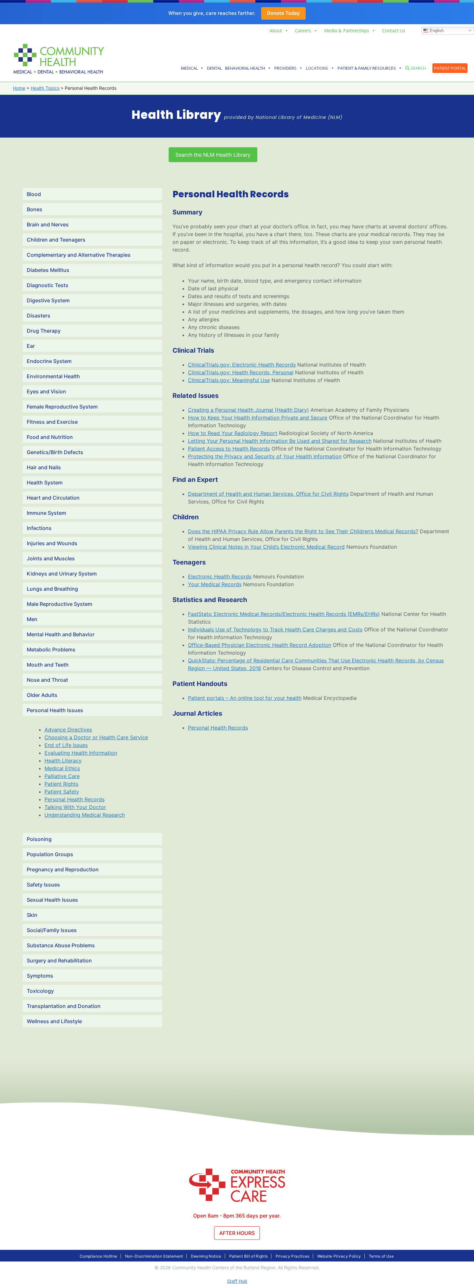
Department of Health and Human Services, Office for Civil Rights (268, 494)
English (436, 30)
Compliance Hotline (98, 1256)
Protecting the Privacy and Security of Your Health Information (264, 456)
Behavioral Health (245, 68)
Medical (189, 68)
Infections (39, 528)
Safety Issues (43, 884)
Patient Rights (61, 784)
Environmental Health (53, 376)
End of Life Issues (66, 745)
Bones (34, 209)
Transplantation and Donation (64, 1006)
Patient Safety (61, 791)
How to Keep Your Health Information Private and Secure (257, 417)
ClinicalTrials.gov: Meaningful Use (229, 380)
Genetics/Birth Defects (55, 452)
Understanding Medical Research (84, 815)
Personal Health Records (74, 799)
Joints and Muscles (51, 558)
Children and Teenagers (56, 239)
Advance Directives (68, 729)
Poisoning (39, 839)
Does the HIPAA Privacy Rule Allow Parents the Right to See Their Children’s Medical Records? (303, 531)
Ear (31, 346)
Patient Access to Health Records (229, 448)
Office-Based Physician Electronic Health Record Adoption (259, 645)
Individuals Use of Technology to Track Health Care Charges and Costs (275, 629)
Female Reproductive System (62, 406)
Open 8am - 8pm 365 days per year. (237, 1215)
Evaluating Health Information (80, 753)
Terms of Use (381, 1256)
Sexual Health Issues (52, 900)
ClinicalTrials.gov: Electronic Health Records (242, 364)
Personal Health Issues (55, 710)
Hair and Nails (44, 467)
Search (418, 68)
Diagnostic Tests (47, 285)
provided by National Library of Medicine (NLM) (283, 117)
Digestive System (48, 300)
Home (19, 88)
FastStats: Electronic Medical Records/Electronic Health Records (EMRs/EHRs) (284, 614)
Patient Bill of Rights (248, 1256)
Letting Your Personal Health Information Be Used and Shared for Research (279, 441)
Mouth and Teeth (48, 664)
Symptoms (40, 975)
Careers (303, 30)
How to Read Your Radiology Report (232, 433)
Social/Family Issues (52, 930)
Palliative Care (62, 776)
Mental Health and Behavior (60, 634)
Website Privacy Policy (339, 1256)
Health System (45, 482)
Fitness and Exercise (52, 422)
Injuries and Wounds (52, 543)
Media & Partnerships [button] (346, 30)
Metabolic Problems (51, 649)
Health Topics (45, 88)
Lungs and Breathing (52, 589)
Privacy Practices (293, 1256)
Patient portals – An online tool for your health (244, 698)
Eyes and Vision (46, 391)
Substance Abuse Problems (61, 945)
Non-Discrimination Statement (154, 1256)
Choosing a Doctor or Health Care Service (96, 737)
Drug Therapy (44, 330)
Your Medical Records (215, 584)
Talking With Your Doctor (75, 807)
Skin (32, 915)
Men (32, 619)
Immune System (46, 513)
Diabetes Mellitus (48, 270)
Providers (285, 68)
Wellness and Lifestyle (54, 1021)
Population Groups (50, 854)
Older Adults (42, 695)
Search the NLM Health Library (213, 154)
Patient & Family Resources (367, 68)
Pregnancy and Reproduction (63, 869)
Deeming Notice (206, 1256)
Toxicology (40, 991)
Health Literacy (63, 760)
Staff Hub (237, 1281)
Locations (317, 68)
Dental (214, 68)
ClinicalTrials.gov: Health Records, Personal (240, 372)
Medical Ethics (62, 768)
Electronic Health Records (220, 576)
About (276, 30)
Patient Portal (450, 68)
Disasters (38, 315)
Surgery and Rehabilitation (59, 960)
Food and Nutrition (50, 437)
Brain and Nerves (48, 224)
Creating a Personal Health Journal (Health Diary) (248, 410)
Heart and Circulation (53, 497)
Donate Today (283, 13)
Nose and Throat (47, 680)
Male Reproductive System (59, 604)
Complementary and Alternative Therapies (79, 255)
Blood (34, 194)
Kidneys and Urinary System (62, 573)
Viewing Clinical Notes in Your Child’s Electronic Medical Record (266, 547)
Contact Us (393, 30)
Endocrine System (49, 361)
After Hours (237, 1233)
